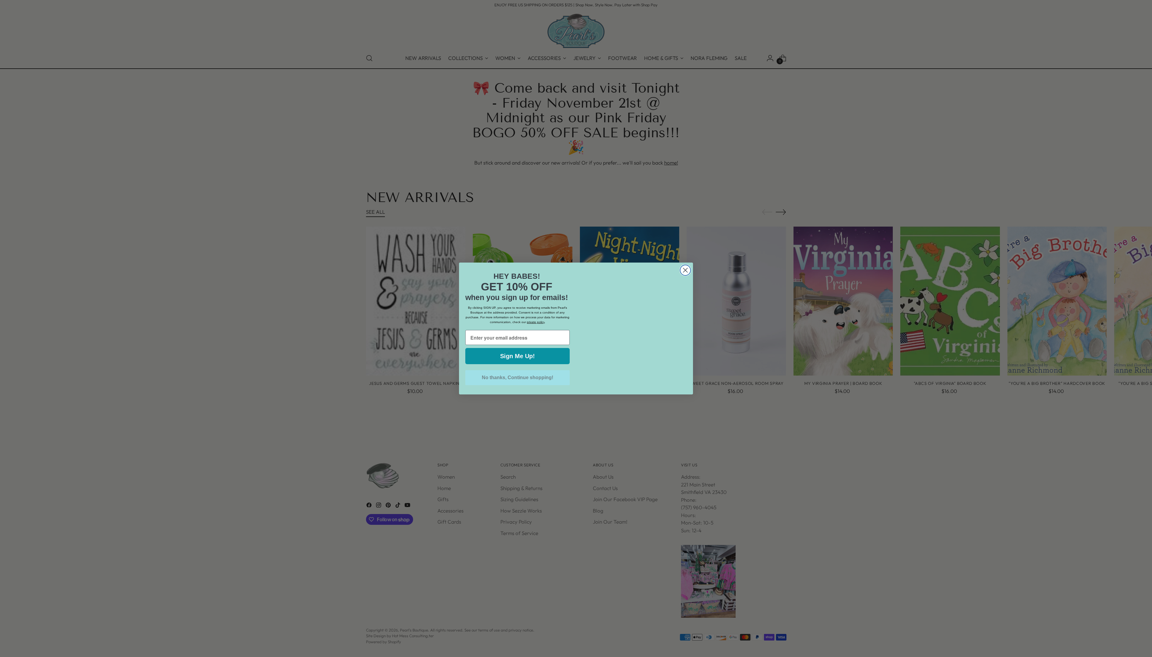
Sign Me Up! (517, 356)
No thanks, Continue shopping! (517, 377)
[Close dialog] (685, 270)
